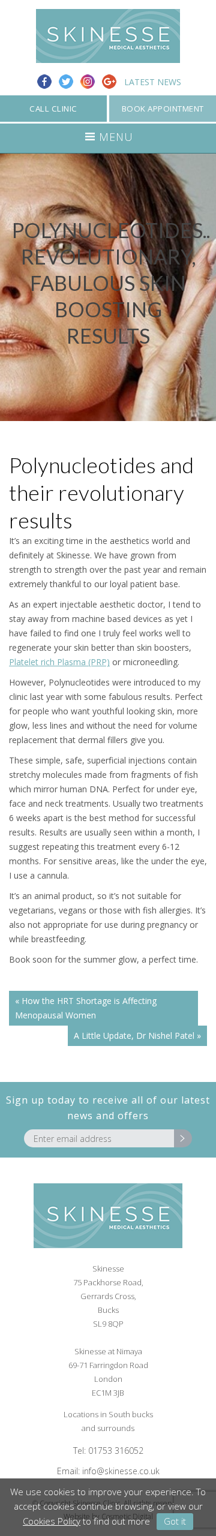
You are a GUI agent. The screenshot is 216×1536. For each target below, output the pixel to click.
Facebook (44, 81)
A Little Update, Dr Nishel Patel (134, 1035)
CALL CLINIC (53, 108)
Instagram (87, 81)
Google (109, 81)
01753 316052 (115, 1450)
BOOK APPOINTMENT (163, 108)
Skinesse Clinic (108, 36)
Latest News (152, 82)
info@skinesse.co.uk (121, 1471)
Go (183, 1138)
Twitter (66, 81)
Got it (175, 1521)
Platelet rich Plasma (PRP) (59, 662)
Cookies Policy (51, 1521)
